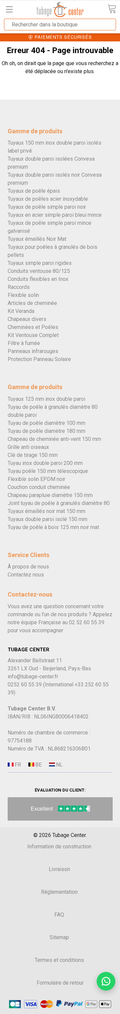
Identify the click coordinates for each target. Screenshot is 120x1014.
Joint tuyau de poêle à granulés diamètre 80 (59, 503)
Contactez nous (26, 574)
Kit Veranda (21, 311)
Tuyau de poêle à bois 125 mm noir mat (53, 527)
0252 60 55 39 (25, 684)
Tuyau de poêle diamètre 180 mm (46, 431)
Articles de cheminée (32, 303)
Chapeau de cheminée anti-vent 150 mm (54, 439)
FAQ (59, 914)
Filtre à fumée (24, 343)
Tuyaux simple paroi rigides (40, 263)
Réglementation (59, 892)
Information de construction (59, 846)
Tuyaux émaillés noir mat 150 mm (46, 511)
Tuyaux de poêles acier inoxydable (48, 199)
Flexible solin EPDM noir (36, 479)
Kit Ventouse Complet (33, 335)
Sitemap (59, 937)
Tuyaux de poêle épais (34, 191)
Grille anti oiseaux (28, 447)
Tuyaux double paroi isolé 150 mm (47, 519)
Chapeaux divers (27, 319)
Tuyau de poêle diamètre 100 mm (46, 423)
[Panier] (111, 9)
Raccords (19, 287)
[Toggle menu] (9, 9)
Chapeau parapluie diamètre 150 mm (50, 495)
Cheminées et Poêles (33, 327)
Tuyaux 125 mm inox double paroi (46, 399)
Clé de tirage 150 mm (33, 455)
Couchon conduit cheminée (39, 487)
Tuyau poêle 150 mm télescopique (48, 471)
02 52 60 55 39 (86, 622)
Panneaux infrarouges (33, 351)
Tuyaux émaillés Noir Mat (37, 239)
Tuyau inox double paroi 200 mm (45, 463)
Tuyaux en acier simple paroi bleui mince (55, 215)
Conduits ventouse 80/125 (39, 271)
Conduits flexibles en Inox (38, 279)
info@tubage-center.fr (33, 676)
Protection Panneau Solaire (39, 359)
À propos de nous (28, 566)
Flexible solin (23, 295)
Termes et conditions (59, 960)
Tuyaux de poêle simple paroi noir (47, 207)
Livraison (59, 869)
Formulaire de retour (60, 983)
